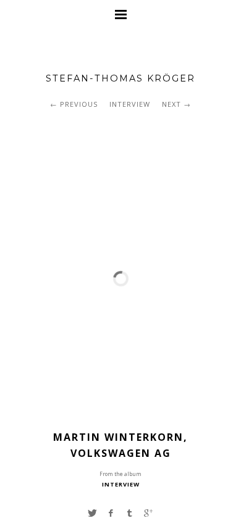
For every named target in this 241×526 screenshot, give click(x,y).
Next (171, 104)
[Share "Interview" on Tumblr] (129, 513)
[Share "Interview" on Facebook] (111, 513)
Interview (129, 104)
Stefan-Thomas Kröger (120, 78)
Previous (79, 104)
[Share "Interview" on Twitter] (92, 513)
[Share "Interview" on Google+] (148, 513)
